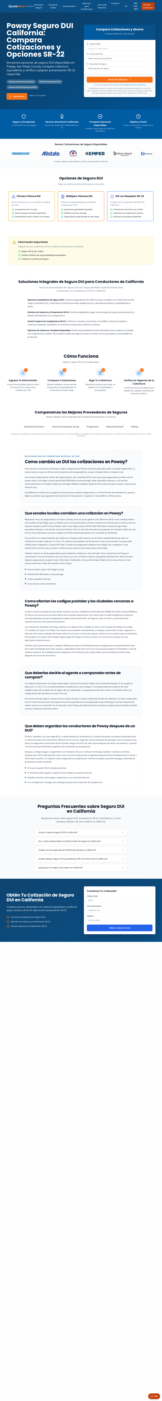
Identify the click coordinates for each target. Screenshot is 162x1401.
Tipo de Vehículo (96, 54)
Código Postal (95, 44)
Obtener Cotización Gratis (119, 928)
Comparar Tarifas (53, 6)
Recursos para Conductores (87, 6)
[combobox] (120, 58)
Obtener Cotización (148, 6)
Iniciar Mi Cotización (118, 79)
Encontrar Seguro (38, 6)
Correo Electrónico (94, 906)
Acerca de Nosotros (102, 6)
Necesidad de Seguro (98, 64)
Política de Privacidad (121, 85)
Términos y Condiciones (137, 85)
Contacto (115, 3)
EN (126, 6)
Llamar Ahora (18, 96)
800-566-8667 (136, 6)
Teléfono (90, 916)
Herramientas (69, 6)
